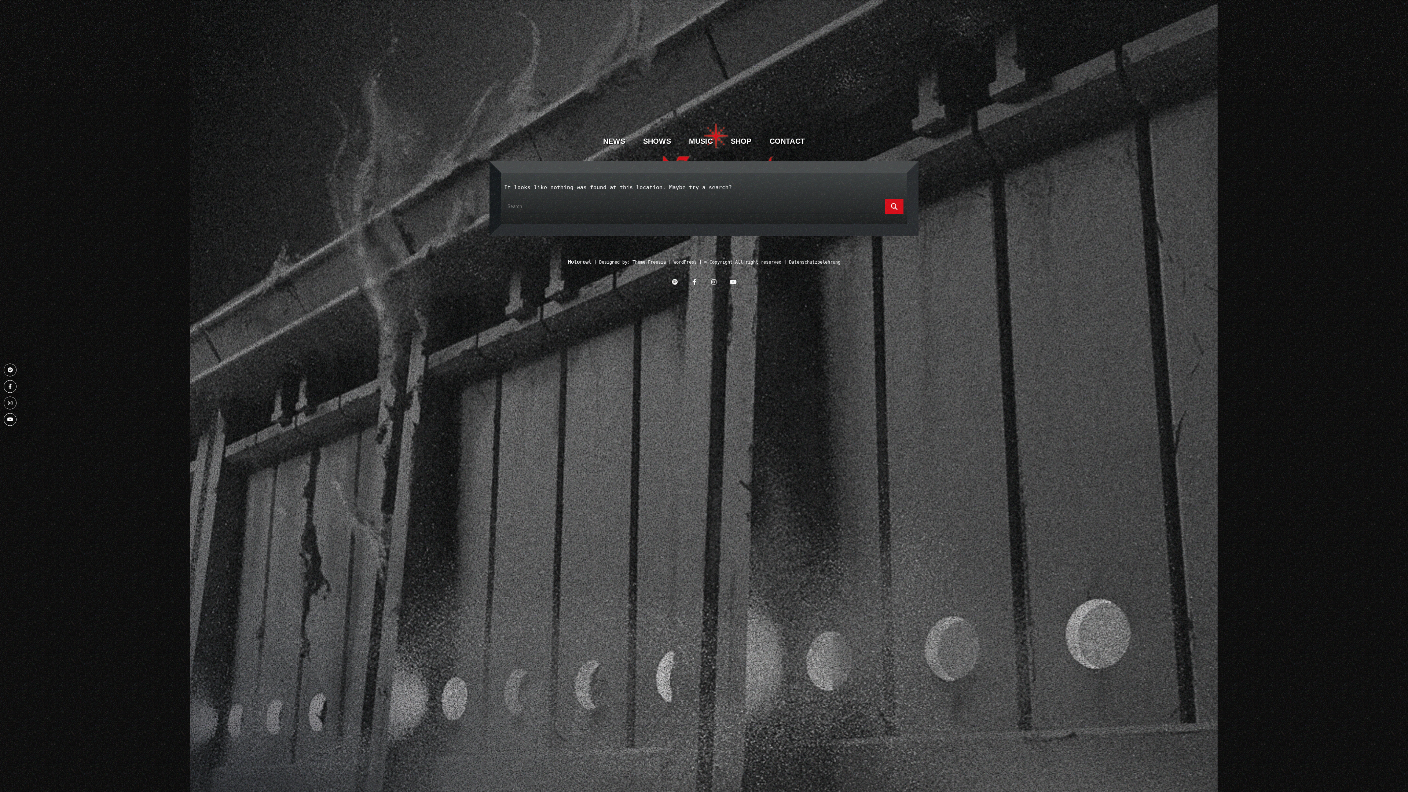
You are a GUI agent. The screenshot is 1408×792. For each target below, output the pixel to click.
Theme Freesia (649, 262)
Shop (741, 141)
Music (701, 141)
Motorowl (579, 262)
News (614, 141)
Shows (657, 141)
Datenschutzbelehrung (814, 262)
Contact (787, 141)
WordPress (685, 262)
